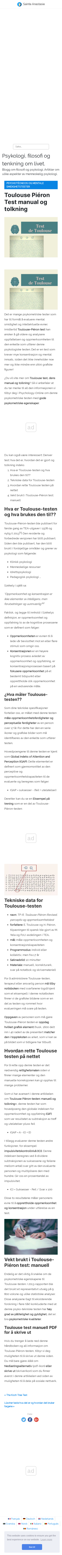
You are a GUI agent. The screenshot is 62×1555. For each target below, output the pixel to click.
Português (53, 1523)
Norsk (24, 1523)
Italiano (37, 1523)
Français (15, 1518)
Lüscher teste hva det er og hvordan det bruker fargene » (29, 1404)
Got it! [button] (32, 1547)
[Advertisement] (31, 44)
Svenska (10, 1523)
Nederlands (47, 1518)
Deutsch (30, 1518)
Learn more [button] (46, 1539)
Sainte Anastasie (33, 4)
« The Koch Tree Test (15, 1395)
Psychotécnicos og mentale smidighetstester (25, 185)
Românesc (32, 1528)
